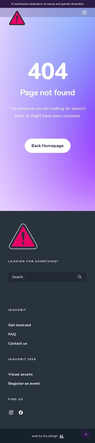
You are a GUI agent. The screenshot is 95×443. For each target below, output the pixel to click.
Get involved (19, 325)
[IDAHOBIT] (17, 12)
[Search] (47, 277)
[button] (84, 12)
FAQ (12, 334)
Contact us (17, 343)
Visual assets (20, 374)
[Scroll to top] (86, 433)
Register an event (24, 383)
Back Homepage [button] (48, 146)
